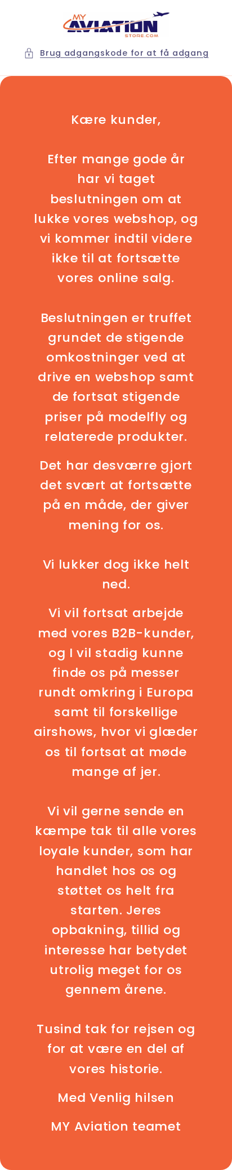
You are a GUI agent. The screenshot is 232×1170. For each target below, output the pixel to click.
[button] (116, 53)
